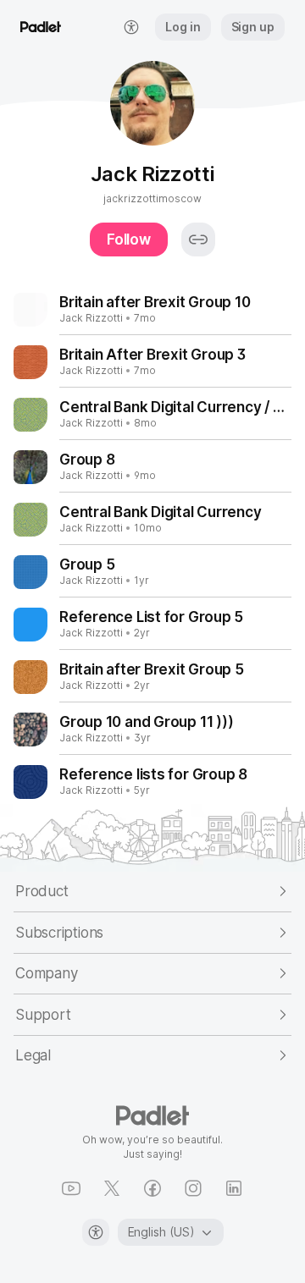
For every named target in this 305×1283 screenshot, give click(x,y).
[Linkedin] (234, 1188)
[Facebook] (152, 1188)
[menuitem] (131, 27)
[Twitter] (112, 1188)
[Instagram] (193, 1188)
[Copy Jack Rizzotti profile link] (198, 239)
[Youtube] (71, 1188)
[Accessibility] (95, 1232)
